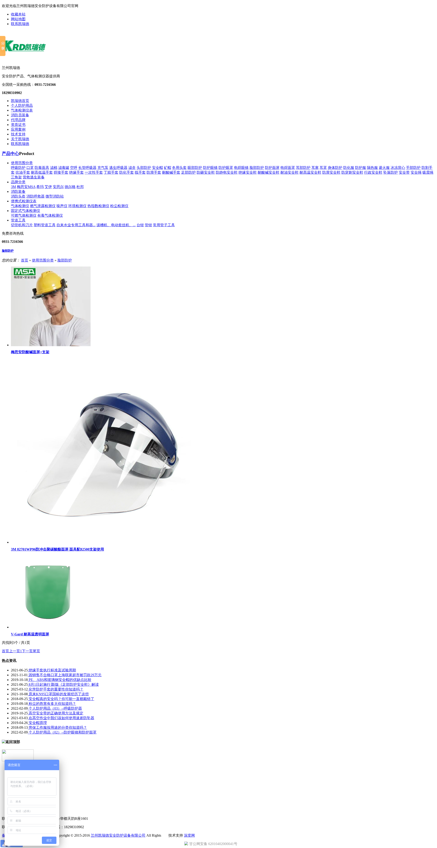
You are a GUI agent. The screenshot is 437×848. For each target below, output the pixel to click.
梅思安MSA (26, 187)
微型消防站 (55, 196)
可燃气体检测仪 (23, 215)
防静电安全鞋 (227, 172)
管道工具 (18, 220)
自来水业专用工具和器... (76, 225)
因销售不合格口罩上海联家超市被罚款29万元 (65, 675)
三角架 (16, 177)
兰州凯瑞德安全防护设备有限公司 (118, 835)
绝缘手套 (76, 172)
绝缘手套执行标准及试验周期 (52, 670)
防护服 (360, 168)
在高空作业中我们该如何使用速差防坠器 (61, 718)
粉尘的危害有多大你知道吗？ (52, 704)
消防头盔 (18, 196)
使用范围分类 (22, 163)
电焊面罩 (287, 168)
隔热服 (372, 168)
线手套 (140, 172)
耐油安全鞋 (289, 172)
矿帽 (167, 168)
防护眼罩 (225, 168)
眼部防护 (195, 168)
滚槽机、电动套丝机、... (116, 225)
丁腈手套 (111, 172)
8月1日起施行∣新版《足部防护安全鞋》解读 (63, 684)
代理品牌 (18, 120)
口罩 (30, 168)
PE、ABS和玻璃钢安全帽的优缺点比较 (59, 680)
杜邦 (80, 187)
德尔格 (70, 187)
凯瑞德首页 (20, 101)
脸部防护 (256, 168)
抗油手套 (22, 172)
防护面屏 (272, 168)
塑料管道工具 (45, 225)
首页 (24, 260)
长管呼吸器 (87, 168)
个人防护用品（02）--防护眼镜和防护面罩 (62, 732)
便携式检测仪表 (23, 201)
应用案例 (18, 129)
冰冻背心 (398, 168)
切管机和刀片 (22, 225)
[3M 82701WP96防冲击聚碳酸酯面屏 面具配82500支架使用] (103, 542)
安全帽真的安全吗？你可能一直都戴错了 (61, 699)
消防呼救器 (35, 196)
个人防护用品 (22, 105)
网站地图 (18, 19)
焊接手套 (61, 172)
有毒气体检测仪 (50, 215)
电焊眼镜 (241, 168)
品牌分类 (18, 182)
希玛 (40, 187)
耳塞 (315, 168)
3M (13, 187)
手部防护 (413, 168)
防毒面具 (42, 168)
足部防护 (188, 172)
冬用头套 (179, 168)
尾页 (36, 651)
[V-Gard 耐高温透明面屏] (47, 627)
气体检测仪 (20, 206)
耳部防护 (303, 168)
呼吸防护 (18, 168)
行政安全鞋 (373, 172)
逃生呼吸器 (118, 168)
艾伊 (48, 187)
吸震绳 (427, 172)
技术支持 (18, 134)
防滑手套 (154, 172)
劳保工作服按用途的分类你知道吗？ (57, 727)
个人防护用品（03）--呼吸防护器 (55, 708)
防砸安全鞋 (206, 172)
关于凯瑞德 (20, 139)
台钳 (140, 225)
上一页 (14, 651)
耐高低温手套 (42, 172)
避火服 (384, 168)
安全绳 (416, 172)
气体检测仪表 (22, 110)
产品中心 (10, 153)
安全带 (404, 172)
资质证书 (18, 125)
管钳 (148, 225)
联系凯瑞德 (20, 24)
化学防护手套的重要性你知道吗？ (55, 689)
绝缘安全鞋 (248, 172)
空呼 (73, 168)
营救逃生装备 (34, 177)
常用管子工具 (164, 225)
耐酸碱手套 (171, 172)
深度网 (189, 835)
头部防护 (144, 168)
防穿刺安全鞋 (352, 172)
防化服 (348, 168)
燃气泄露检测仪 (43, 206)
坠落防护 (390, 172)
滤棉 (53, 168)
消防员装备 (20, 115)
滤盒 (132, 168)
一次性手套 (94, 172)
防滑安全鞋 (331, 172)
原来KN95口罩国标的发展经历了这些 (58, 694)
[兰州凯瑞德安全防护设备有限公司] (28, 58)
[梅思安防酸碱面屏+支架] (51, 345)
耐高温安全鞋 (310, 172)
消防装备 (18, 191)
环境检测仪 (77, 206)
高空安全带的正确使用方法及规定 (55, 713)
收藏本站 (18, 14)
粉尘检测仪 (119, 206)
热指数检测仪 (98, 206)
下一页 (27, 651)
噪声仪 (61, 206)
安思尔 (58, 187)
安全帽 (157, 168)
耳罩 (323, 168)
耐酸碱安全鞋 (268, 172)
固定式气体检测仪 (25, 211)
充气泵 (102, 168)
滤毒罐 (63, 168)
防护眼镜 (210, 168)
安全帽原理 (37, 723)
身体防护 (335, 168)
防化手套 (126, 172)
